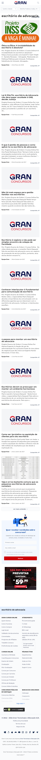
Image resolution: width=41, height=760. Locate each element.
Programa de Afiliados (9, 639)
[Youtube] (19, 732)
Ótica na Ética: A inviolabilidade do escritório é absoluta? (18, 46)
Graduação (5, 664)
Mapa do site (20, 726)
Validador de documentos (10, 633)
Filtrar (35, 17)
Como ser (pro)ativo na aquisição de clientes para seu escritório (19, 435)
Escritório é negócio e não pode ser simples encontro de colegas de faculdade (19, 242)
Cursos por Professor (9, 680)
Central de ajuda (29, 621)
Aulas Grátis (26, 664)
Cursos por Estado (8, 677)
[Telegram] (37, 732)
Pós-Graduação (7, 667)
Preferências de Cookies (10, 646)
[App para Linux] (8, 732)
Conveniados (6, 636)
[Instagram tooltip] (23, 732)
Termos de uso (20, 723)
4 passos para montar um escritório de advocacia (19, 340)
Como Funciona (7, 624)
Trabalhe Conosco (8, 643)
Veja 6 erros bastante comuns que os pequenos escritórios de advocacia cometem (20, 484)
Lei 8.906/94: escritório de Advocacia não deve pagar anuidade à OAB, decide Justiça (20, 97)
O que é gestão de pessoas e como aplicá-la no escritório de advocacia (19, 146)
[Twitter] (33, 732)
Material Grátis (27, 658)
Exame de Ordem (7, 661)
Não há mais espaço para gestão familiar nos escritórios (17, 193)
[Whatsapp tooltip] (26, 732)
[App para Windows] (5, 732)
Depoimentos (26, 655)
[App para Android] (16, 732)
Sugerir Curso (26, 667)
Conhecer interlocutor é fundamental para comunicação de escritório (20, 290)
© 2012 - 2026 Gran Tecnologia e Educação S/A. (20, 718)
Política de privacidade (20, 721)
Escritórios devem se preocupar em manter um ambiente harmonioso (19, 388)
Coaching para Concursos (10, 658)
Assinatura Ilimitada (8, 655)
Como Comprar (7, 627)
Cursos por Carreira (8, 674)
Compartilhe (34, 65)
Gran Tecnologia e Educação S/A (29, 738)
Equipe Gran (5, 65)
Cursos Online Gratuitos (10, 686)
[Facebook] (30, 732)
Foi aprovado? (28, 645)
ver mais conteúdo (19, 509)
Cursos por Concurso (9, 670)
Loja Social (5, 630)
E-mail (26, 630)
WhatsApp (27, 627)
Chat (25, 624)
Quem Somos (6, 621)
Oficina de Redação (8, 683)
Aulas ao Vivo (26, 661)
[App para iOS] (12, 732)
